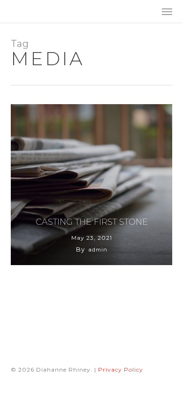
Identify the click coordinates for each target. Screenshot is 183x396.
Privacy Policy (120, 369)
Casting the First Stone (92, 222)
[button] (167, 11)
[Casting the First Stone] (91, 184)
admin (98, 249)
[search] (148, 11)
